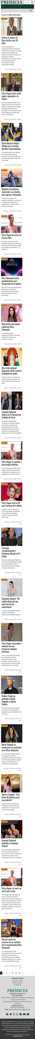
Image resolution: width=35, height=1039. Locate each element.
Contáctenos (17, 985)
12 (12, 973)
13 (16, 973)
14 (19, 973)
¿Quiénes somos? (17, 981)
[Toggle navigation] (31, 10)
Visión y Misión (17, 983)
